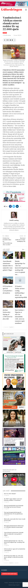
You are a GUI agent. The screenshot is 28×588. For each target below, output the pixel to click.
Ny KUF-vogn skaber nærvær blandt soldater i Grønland (13, 499)
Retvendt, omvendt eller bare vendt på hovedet (14, 519)
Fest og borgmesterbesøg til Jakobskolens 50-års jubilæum (13, 513)
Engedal (18, 585)
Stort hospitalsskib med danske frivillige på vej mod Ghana (13, 506)
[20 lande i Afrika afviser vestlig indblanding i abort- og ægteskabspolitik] (20, 280)
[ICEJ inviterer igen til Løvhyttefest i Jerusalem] (8, 280)
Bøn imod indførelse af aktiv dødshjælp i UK (20, 239)
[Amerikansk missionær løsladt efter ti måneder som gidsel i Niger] (8, 255)
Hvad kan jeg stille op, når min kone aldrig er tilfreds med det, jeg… (13, 557)
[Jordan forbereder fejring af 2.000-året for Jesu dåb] (8, 304)
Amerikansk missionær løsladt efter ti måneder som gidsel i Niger (13, 534)
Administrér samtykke (9, 573)
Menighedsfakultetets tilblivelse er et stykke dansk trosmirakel (14, 526)
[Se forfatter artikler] (14, 215)
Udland (4, 32)
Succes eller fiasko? (10, 494)
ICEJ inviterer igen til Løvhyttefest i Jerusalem (14, 549)
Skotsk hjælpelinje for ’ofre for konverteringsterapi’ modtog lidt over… (14, 542)
